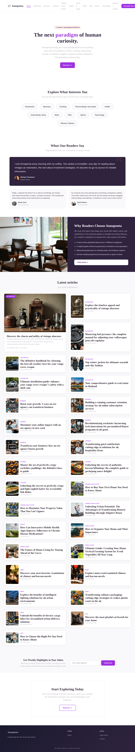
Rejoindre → (67, 708)
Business (47, 6)
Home (29, 6)
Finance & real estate (64, 6)
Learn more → (82, 262)
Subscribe (108, 663)
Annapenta (15, 6)
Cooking (56, 6)
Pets (90, 6)
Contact (102, 739)
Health (71, 6)
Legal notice (104, 735)
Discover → (67, 65)
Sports (97, 6)
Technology (106, 6)
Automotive (37, 6)
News (85, 6)
